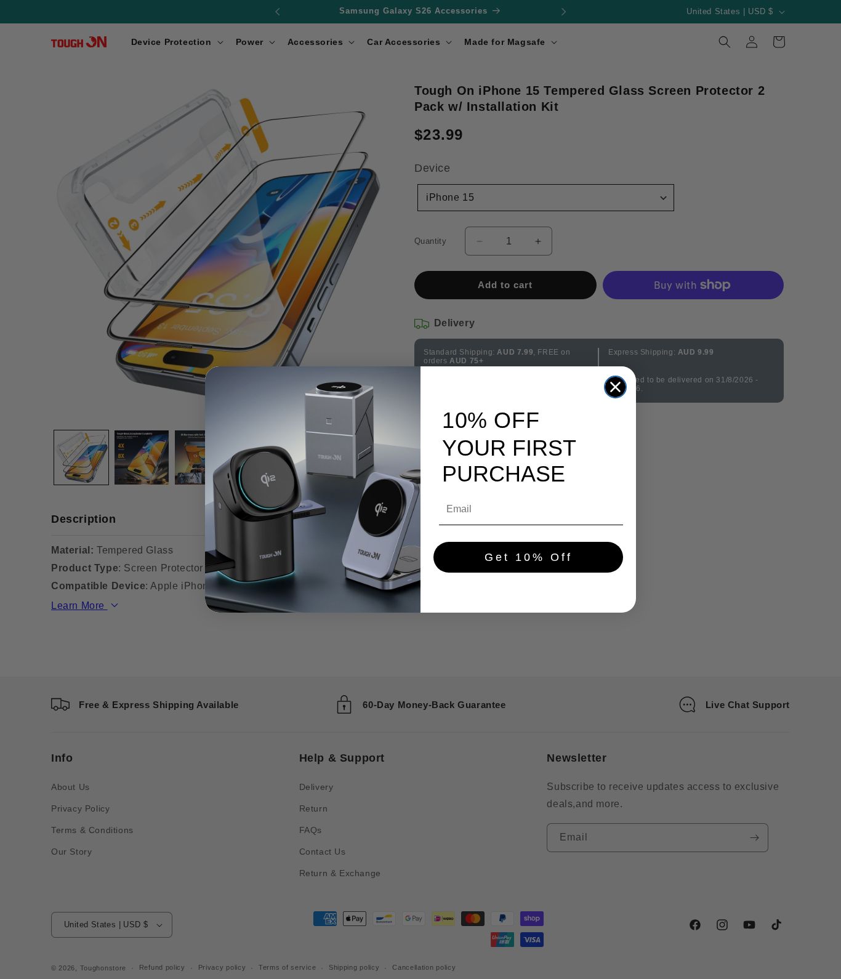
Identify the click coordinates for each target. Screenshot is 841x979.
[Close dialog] (615, 387)
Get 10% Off (529, 557)
